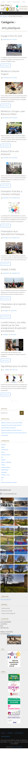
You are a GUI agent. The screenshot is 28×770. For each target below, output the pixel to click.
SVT (2, 476)
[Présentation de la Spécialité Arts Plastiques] (14, 246)
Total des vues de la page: (7, 610)
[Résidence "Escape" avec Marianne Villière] (14, 127)
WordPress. (19, 743)
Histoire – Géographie (6, 458)
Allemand (3, 441)
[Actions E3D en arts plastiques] (14, 167)
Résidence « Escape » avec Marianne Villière (13, 112)
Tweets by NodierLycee (5, 596)
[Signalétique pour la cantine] (14, 375)
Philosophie (4, 468)
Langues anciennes (5, 463)
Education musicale (5, 451)
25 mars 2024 (14, 117)
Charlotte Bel (6, 39)
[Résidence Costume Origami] (14, 87)
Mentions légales (5, 732)
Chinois (3, 448)
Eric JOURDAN (6, 366)
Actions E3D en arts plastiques (10, 151)
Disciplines (5, 16)
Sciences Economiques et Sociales (9, 478)
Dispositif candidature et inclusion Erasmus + (11, 426)
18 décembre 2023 (15, 271)
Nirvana (14, 743)
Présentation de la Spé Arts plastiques (13, 303)
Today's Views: (4, 604)
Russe (2, 473)
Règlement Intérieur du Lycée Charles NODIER (11, 419)
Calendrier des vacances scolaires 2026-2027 (11, 421)
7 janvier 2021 (13, 308)
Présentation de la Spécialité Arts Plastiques (12, 231)
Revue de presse (16, 2)
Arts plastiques (4, 446)
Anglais (3, 443)
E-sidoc (23, 2)
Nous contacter (19, 729)
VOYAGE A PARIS (8, 267)
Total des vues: (4, 607)
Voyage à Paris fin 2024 (11, 35)
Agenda (8, 2)
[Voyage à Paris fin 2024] (14, 49)
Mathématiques (4, 466)
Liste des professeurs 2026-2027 (8, 424)
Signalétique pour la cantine (14, 362)
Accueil (3, 2)
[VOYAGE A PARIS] (14, 280)
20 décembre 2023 (15, 196)
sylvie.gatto (5, 308)
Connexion (10, 729)
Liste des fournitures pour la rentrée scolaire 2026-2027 (14, 429)
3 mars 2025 (14, 39)
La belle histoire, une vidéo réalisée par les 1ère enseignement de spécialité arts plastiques (13, 323)
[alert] (14, 490)
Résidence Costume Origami (10, 72)
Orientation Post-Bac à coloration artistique (11, 191)
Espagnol (3, 456)
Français (3, 461)
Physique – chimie (5, 471)
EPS (2, 453)
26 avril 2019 (14, 366)
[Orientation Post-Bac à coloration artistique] (14, 206)
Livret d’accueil (4, 431)
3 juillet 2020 (13, 331)
